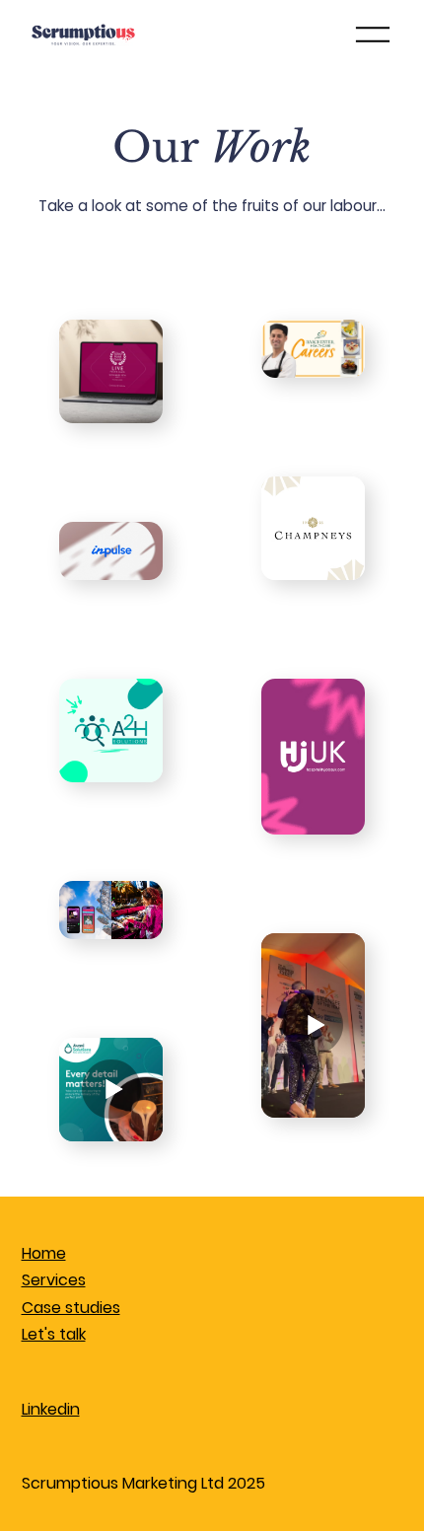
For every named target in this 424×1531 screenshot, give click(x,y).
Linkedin (51, 1409)
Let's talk (54, 1334)
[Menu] (374, 34)
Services (54, 1280)
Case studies (71, 1307)
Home (44, 1253)
